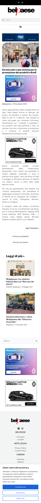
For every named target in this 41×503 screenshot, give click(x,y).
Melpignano (6, 104)
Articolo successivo (20, 242)
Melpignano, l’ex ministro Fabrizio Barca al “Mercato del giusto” (20, 281)
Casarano (20, 459)
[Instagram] (22, 428)
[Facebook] (19, 428)
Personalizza (20, 493)
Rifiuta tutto (20, 498)
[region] (20, 483)
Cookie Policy (20, 451)
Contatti (20, 440)
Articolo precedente (20, 236)
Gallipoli (20, 462)
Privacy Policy (20, 448)
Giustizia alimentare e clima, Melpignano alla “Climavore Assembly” (19, 319)
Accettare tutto (20, 487)
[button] (20, 26)
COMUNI (9, 287)
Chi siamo (20, 437)
